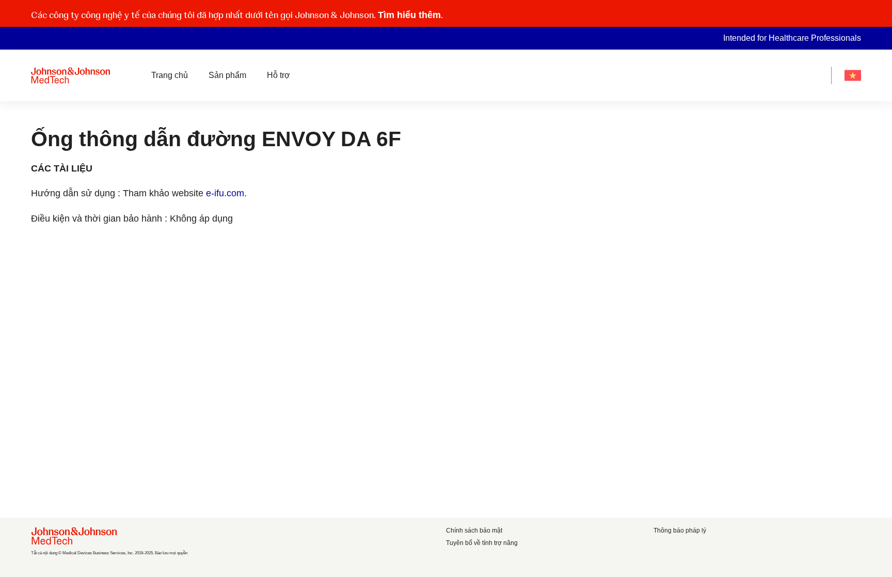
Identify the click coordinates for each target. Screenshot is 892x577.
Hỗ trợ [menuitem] (278, 75)
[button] (855, 13)
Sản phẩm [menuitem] (227, 75)
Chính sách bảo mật (474, 530)
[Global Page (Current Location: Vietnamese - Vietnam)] (853, 75)
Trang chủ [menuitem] (169, 75)
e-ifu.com (225, 193)
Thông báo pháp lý (680, 530)
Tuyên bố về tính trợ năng (482, 543)
